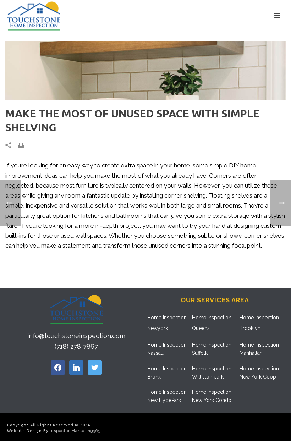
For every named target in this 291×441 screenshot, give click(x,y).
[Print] (24, 144)
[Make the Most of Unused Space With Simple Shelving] (145, 70)
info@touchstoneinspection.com (76, 336)
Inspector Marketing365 (75, 431)
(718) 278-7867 (76, 346)
